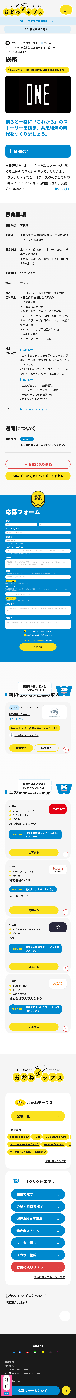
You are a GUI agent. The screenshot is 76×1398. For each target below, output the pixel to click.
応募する (21, 748)
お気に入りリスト (29, 1267)
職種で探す (24, 1194)
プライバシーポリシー (30, 640)
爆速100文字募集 (29, 1218)
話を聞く (46, 748)
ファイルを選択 (11, 581)
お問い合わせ (16, 1302)
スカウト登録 (26, 1254)
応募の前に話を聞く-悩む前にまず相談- (38, 476)
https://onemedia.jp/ (33, 409)
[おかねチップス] (23, 9)
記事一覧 (23, 1116)
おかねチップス (38, 1073)
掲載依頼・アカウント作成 (49, 1277)
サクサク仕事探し (38, 21)
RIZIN (37, 1136)
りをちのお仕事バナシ (56, 1136)
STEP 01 (27, 439)
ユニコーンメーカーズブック (24, 1144)
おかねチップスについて (25, 1295)
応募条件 (27, 350)
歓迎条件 (27, 380)
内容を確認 (38, 647)
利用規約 (40, 640)
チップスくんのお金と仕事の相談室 (28, 1152)
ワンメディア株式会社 (23, 43)
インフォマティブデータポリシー (23, 1373)
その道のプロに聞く (54, 1144)
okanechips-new (19, 1136)
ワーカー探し (26, 1242)
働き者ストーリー (29, 1230)
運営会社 (9, 1361)
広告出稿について (55, 1161)
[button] (10, 1373)
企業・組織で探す (29, 1206)
